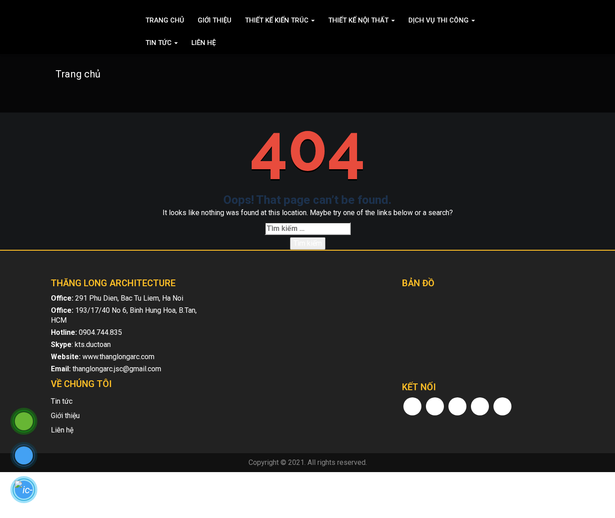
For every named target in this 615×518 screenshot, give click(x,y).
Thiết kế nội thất (359, 20)
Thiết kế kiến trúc (277, 20)
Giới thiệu (214, 20)
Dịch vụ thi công (439, 20)
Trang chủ (164, 20)
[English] (547, 20)
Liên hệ (203, 43)
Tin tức (159, 43)
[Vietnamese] (558, 20)
